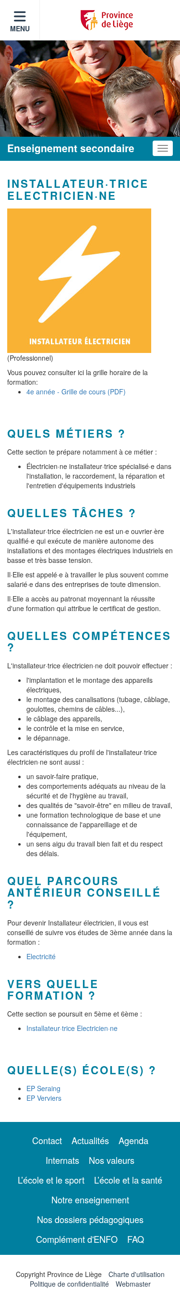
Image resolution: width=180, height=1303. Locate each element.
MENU (20, 28)
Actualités (90, 1140)
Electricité (41, 956)
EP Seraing (43, 1088)
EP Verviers (43, 1098)
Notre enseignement (90, 1199)
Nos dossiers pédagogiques (90, 1219)
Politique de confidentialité (69, 1284)
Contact (47, 1140)
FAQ (135, 1239)
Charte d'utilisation (136, 1274)
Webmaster (133, 1284)
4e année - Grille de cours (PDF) (76, 391)
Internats (62, 1160)
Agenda (133, 1140)
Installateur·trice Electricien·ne (72, 1028)
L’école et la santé (128, 1179)
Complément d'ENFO (77, 1239)
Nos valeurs (111, 1160)
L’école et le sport (51, 1179)
